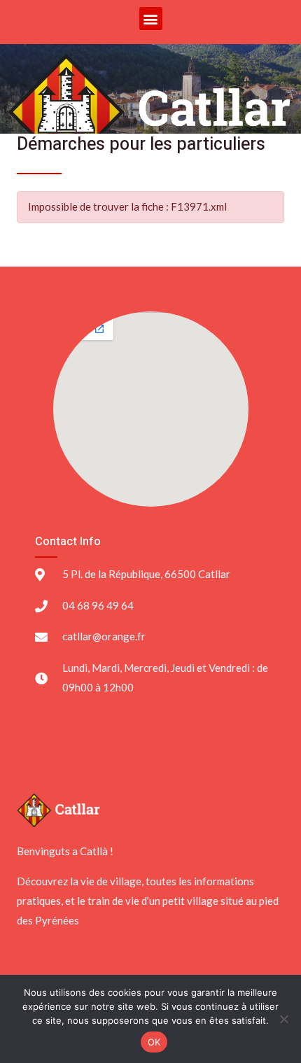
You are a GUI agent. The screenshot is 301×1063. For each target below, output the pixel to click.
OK (154, 1042)
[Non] (283, 1019)
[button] (150, 18)
